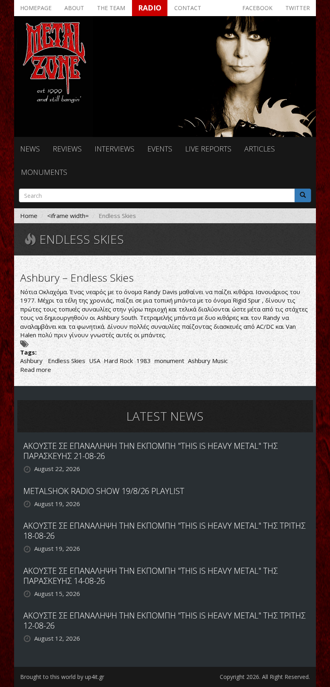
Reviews (67, 149)
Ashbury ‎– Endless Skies (77, 277)
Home (28, 216)
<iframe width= (68, 216)
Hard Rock (118, 361)
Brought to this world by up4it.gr (62, 677)
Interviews (114, 149)
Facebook (257, 8)
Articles (259, 149)
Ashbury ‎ (32, 361)
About (74, 8)
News (30, 149)
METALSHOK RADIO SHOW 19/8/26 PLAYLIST (103, 491)
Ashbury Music (208, 361)
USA (94, 361)
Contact (187, 8)
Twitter (297, 8)
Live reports (208, 149)
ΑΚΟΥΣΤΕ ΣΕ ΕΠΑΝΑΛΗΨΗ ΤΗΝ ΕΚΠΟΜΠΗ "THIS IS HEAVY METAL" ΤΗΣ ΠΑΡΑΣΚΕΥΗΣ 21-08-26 (150, 450)
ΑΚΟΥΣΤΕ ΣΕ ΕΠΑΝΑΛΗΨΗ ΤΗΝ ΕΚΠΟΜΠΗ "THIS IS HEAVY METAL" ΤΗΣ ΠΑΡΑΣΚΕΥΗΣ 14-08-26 (150, 575)
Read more (35, 369)
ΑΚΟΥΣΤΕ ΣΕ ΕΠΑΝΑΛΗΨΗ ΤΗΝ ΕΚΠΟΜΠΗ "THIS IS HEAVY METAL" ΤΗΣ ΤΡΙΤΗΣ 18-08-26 (164, 530)
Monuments (44, 172)
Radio (149, 7)
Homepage (36, 8)
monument (169, 361)
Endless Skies (66, 361)
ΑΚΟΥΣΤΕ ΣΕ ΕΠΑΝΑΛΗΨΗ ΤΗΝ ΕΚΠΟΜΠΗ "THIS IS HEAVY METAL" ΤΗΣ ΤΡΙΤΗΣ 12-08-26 (164, 620)
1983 (143, 361)
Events (159, 149)
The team (111, 8)
